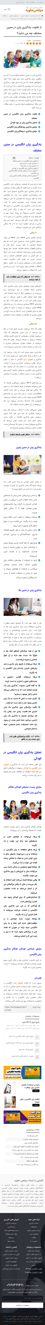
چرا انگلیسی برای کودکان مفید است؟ (27, 1164)
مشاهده (36, 1091)
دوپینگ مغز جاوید (34, 1250)
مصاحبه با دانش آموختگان (11, 1268)
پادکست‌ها (11, 1241)
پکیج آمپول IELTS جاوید (30, 1022)
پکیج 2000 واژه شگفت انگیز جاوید (22, 1056)
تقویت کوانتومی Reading (33, 1272)
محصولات (33, 1226)
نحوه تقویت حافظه (32, 1161)
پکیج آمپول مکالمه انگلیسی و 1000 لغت (21, 1036)
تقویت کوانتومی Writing (33, 1268)
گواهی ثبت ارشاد (11, 1265)
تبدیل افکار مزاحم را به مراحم (33, 1263)
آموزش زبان (18, 983)
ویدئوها (11, 1237)
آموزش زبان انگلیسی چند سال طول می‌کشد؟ (25, 1150)
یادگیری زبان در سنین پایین (28, 163)
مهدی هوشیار (8, 1321)
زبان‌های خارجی (13, 16)
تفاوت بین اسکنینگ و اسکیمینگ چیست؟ (26, 1154)
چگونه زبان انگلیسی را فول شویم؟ (29, 1100)
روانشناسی (11, 1226)
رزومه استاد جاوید (11, 1258)
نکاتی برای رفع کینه (32, 1136)
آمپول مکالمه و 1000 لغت (34, 1258)
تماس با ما (39, 2)
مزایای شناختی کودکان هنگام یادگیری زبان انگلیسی (24, 177)
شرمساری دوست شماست (30, 1139)
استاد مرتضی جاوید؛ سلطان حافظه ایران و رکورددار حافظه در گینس (34, 9)
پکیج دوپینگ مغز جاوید (25, 1049)
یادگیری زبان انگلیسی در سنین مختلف (25, 161)
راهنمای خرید (30, 2)
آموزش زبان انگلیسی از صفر (22, 359)
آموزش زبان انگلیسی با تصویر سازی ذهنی (25, 1146)
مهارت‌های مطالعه (11, 1234)
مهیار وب (21, 1321)
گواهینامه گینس (11, 1261)
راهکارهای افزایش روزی (31, 1143)
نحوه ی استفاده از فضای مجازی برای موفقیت (30, 1086)
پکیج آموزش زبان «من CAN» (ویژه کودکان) (19, 1043)
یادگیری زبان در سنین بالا (28, 166)
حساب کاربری (20, 2)
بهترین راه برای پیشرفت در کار (29, 1157)
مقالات (4, 16)
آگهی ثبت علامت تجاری (11, 1254)
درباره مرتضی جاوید (33, 1230)
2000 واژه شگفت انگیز (34, 1254)
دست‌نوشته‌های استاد (11, 1230)
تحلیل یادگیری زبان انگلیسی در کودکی (24, 168)
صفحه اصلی (25, 16)
